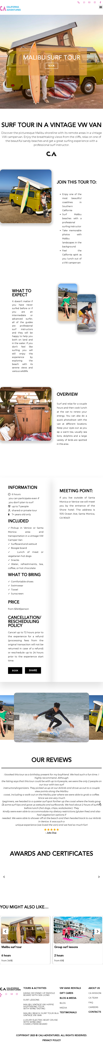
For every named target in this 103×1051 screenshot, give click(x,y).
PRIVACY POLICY (51, 1003)
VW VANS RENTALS (70, 951)
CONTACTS (95, 975)
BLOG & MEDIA (68, 961)
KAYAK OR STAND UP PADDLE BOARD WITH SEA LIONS (39, 957)
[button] (101, 7)
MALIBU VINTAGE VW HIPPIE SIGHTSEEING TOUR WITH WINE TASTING (38, 969)
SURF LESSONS (31, 963)
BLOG (63, 966)
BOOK (15, 670)
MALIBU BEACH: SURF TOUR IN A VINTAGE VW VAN (41, 977)
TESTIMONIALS (68, 975)
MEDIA (63, 971)
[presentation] (5, 894)
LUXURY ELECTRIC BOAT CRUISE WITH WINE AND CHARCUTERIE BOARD (40, 985)
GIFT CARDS (66, 956)
